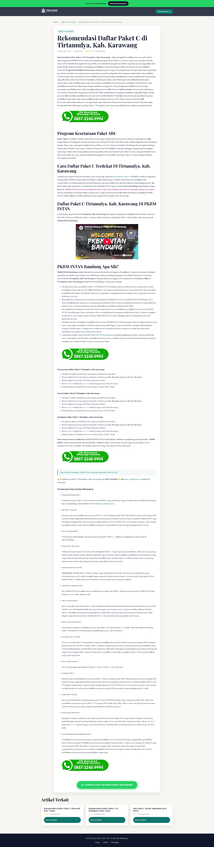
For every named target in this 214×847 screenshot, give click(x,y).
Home (56, 22)
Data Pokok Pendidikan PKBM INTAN (75, 472)
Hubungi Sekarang (117, 3)
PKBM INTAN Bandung (100, 335)
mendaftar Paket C (122, 176)
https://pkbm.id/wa (132, 479)
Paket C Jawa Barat (68, 22)
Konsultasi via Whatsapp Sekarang (109, 785)
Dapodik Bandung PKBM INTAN (104, 472)
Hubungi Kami (163, 11)
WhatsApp (115, 842)
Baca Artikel (51, 820)
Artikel (105, 842)
